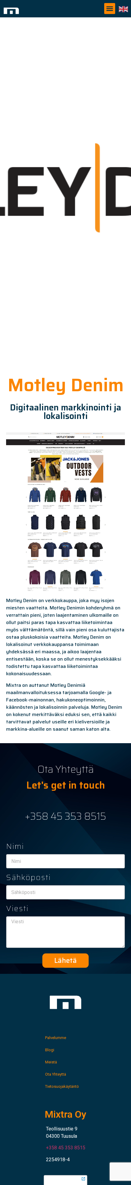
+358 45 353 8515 (65, 816)
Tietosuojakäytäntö (62, 1086)
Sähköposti (28, 878)
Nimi (15, 847)
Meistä (51, 1062)
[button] (109, 8)
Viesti (17, 909)
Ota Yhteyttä (55, 1074)
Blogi (49, 1050)
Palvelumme (55, 1037)
